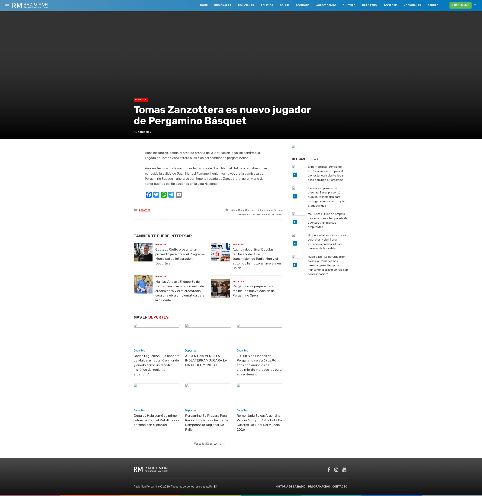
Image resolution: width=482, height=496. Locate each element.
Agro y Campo (326, 5)
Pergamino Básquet (249, 214)
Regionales (222, 5)
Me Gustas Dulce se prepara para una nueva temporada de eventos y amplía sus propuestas (328, 220)
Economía (303, 5)
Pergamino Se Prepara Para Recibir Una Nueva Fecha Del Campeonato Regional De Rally (207, 422)
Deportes (369, 5)
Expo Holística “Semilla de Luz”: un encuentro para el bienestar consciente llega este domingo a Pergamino (325, 173)
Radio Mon (144, 132)
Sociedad (390, 5)
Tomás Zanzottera (272, 214)
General (434, 5)
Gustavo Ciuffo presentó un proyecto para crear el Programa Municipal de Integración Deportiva (180, 256)
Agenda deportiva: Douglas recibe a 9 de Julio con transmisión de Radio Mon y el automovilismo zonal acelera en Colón (257, 259)
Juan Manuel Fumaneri (244, 210)
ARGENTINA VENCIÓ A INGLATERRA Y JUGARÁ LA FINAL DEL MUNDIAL (206, 360)
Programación (319, 486)
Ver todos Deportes (206, 443)
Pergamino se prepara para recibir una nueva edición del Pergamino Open (254, 290)
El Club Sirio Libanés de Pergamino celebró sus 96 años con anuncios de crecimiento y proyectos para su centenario (259, 365)
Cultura (349, 5)
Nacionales (412, 5)
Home (204, 5)
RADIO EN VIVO (460, 5)
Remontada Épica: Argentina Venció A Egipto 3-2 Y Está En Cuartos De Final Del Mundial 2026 (259, 422)
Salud (284, 5)
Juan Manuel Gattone (270, 210)
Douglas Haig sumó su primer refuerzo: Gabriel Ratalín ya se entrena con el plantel (156, 420)
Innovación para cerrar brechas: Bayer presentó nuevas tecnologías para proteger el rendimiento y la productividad (326, 196)
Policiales (246, 5)
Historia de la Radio (290, 486)
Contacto (339, 486)
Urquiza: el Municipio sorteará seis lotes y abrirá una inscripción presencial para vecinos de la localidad (327, 242)
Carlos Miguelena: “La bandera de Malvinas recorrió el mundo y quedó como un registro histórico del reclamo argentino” (156, 365)
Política (267, 5)
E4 (215, 486)
